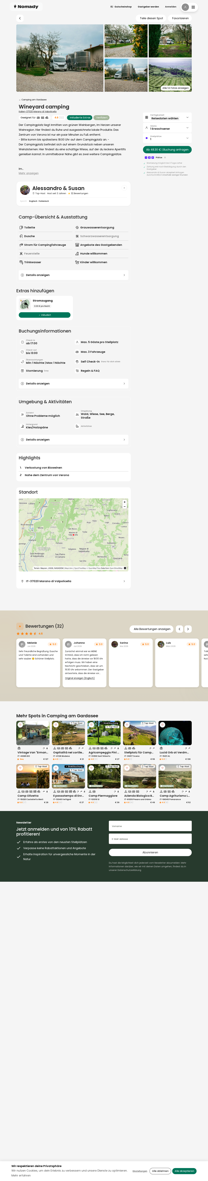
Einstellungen (140, 1171)
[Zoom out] (124, 506)
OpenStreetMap (116, 568)
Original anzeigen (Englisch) (80, 678)
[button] (73, 535)
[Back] (20, 18)
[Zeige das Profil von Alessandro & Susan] (124, 188)
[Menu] (189, 7)
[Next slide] (188, 629)
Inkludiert (46, 315)
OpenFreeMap (80, 568)
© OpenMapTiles (93, 568)
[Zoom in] (124, 502)
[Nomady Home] (26, 7)
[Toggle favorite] (20, 724)
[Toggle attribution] (125, 568)
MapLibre (69, 568)
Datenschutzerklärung (129, 870)
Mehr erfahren (21, 1175)
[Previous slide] (179, 629)
